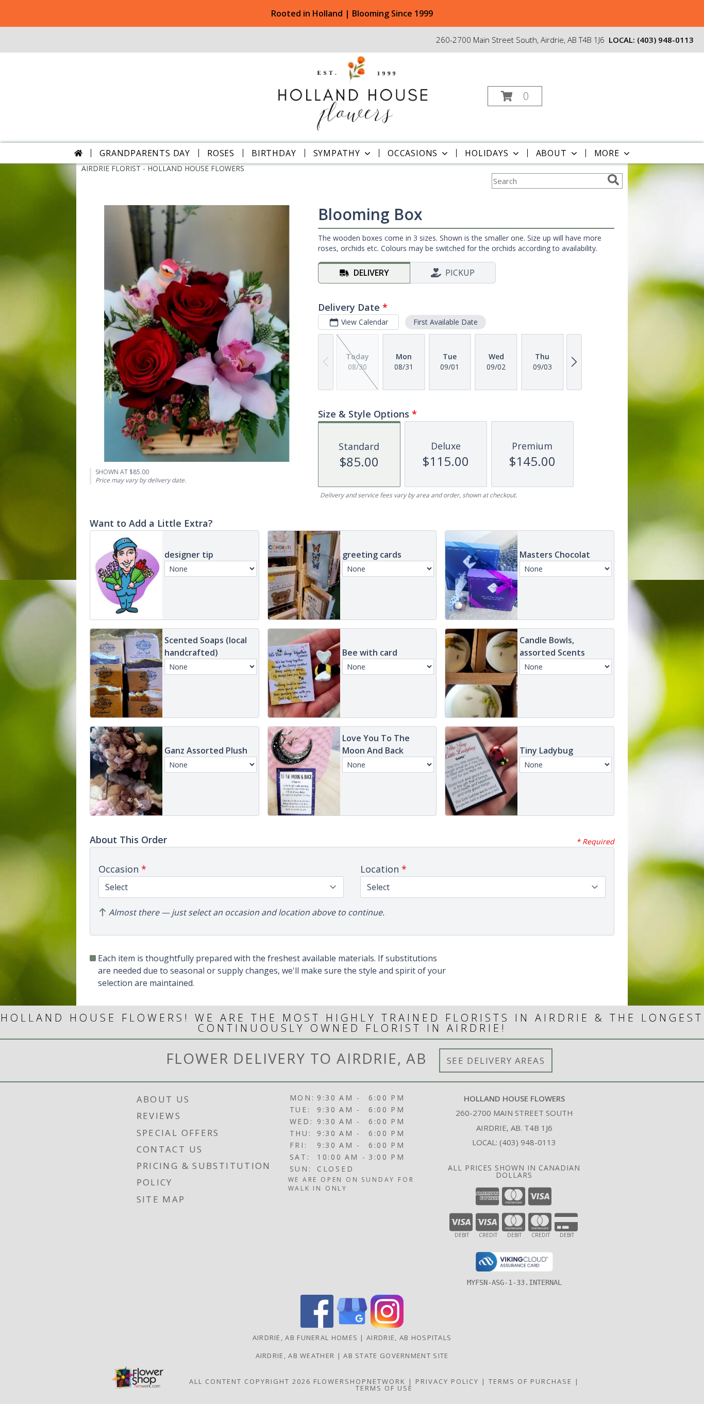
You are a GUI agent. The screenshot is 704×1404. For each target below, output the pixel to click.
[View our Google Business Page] (352, 1325)
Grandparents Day (144, 153)
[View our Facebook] (316, 1325)
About (551, 153)
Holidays (486, 153)
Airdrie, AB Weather (295, 1355)
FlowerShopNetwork (359, 1381)
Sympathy (336, 153)
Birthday (274, 153)
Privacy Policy (447, 1381)
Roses (220, 153)
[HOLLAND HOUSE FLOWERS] (351, 93)
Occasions (413, 153)
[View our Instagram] (387, 1325)
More (606, 153)
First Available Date (445, 322)
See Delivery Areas (496, 1060)
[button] (515, 96)
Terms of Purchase (530, 1381)
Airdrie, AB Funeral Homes (305, 1337)
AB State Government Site (395, 1355)
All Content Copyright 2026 (250, 1381)
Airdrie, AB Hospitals (408, 1337)
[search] (613, 180)
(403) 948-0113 (665, 40)
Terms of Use (384, 1388)
